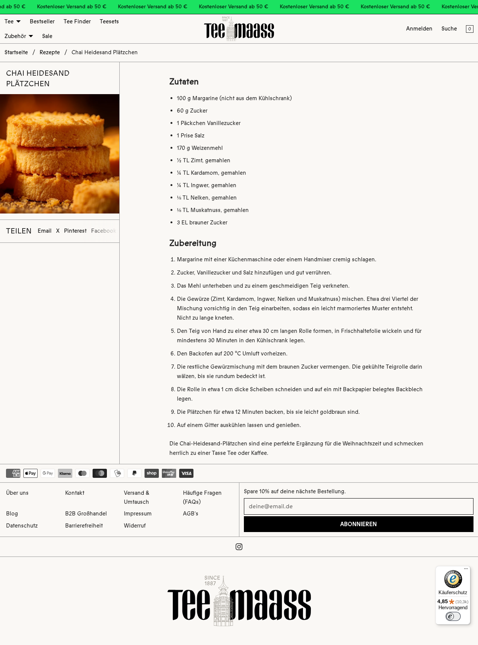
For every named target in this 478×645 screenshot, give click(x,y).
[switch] (453, 616)
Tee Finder (77, 21)
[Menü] (465, 570)
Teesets (109, 21)
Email (45, 231)
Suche (449, 28)
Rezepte (50, 52)
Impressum (138, 513)
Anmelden (419, 28)
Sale (47, 36)
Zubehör (15, 36)
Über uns (17, 493)
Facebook (103, 231)
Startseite (16, 52)
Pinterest (75, 231)
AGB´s (190, 513)
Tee (9, 21)
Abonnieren (358, 524)
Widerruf (135, 525)
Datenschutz (22, 525)
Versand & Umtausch (136, 497)
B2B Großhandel (86, 513)
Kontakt (74, 493)
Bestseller (42, 21)
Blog (12, 513)
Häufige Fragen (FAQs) (202, 497)
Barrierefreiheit (84, 525)
